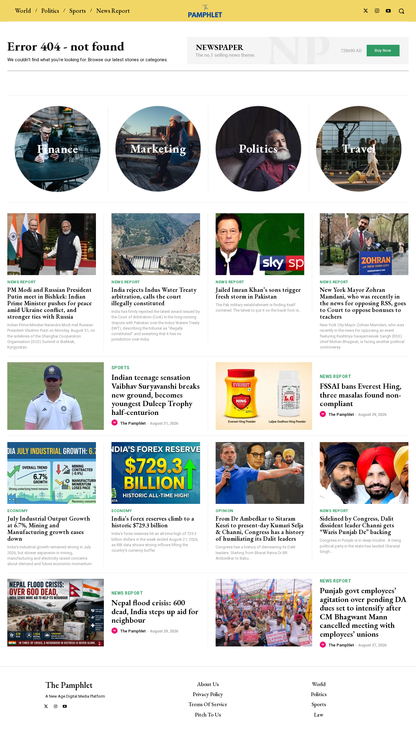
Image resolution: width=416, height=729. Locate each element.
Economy (17, 511)
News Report (21, 282)
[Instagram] (377, 11)
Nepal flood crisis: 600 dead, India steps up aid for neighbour (155, 611)
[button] (401, 11)
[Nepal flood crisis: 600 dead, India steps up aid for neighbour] (55, 612)
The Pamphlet (133, 423)
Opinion (225, 511)
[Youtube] (388, 11)
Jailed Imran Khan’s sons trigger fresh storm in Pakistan (258, 293)
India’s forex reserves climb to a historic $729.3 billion (152, 522)
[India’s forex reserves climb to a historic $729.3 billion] (155, 473)
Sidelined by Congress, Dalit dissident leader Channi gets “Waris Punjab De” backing (358, 525)
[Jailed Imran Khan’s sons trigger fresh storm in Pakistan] (260, 244)
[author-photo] (115, 422)
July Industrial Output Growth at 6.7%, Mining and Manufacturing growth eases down (48, 529)
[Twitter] (365, 11)
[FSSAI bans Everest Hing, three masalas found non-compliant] (264, 396)
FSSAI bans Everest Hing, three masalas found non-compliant (360, 395)
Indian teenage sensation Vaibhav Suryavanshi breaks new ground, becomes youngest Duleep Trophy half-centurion (155, 394)
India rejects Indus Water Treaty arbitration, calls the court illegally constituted (153, 296)
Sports (120, 368)
